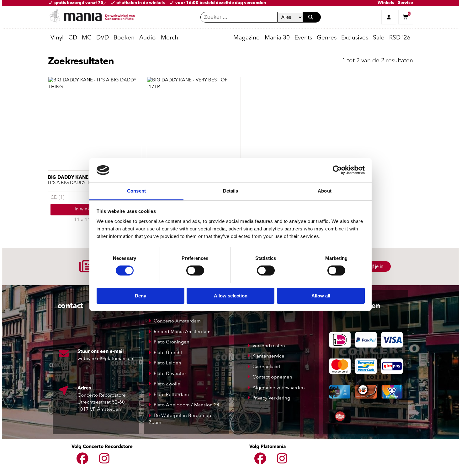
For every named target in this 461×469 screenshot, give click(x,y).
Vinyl (57, 38)
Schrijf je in (372, 266)
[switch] (195, 270)
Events (303, 38)
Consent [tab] (136, 190)
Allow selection (230, 295)
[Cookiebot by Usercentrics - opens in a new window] (337, 170)
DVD (102, 38)
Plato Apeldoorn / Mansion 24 (187, 405)
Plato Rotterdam (171, 395)
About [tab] (324, 190)
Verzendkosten (268, 346)
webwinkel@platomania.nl (106, 359)
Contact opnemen (272, 377)
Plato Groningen (171, 342)
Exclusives (354, 38)
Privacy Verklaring (271, 398)
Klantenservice (268, 356)
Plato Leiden (167, 363)
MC (87, 38)
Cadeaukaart (266, 367)
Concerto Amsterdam (177, 321)
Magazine (246, 38)
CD (72, 38)
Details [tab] (230, 190)
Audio (147, 38)
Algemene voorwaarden (278, 388)
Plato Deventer (170, 374)
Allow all (320, 295)
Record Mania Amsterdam (182, 332)
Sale (378, 38)
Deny (140, 295)
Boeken (124, 38)
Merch (169, 38)
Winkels (386, 3)
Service (405, 3)
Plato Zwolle (167, 384)
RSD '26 (400, 38)
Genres (326, 38)
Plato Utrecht (168, 353)
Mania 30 (277, 38)
